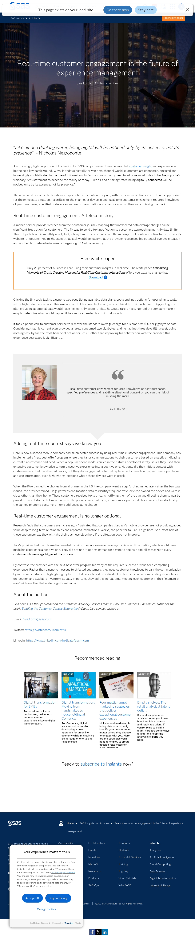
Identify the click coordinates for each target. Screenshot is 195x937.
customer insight (140, 166)
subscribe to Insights (101, 764)
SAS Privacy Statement (63, 872)
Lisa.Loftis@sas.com (36, 619)
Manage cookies (46, 909)
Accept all (32, 898)
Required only (58, 898)
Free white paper (173, 18)
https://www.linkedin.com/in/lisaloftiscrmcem (57, 640)
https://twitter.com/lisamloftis (45, 630)
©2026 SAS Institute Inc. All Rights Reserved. (119, 903)
